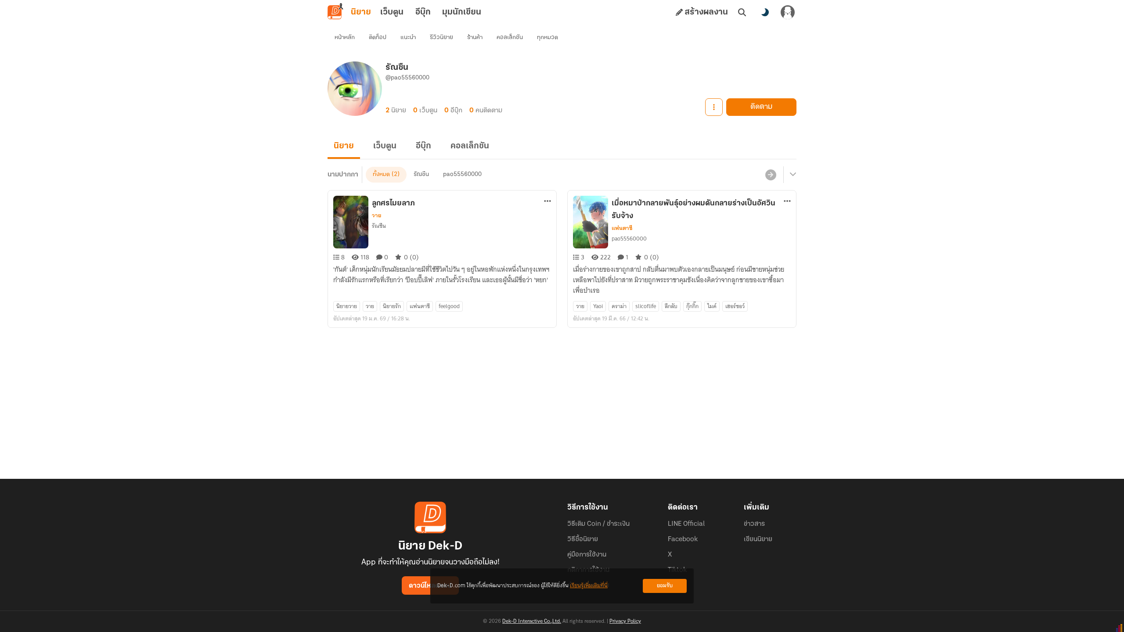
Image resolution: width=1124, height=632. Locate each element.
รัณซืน (421, 174)
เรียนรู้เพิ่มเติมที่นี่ (589, 586)
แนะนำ (408, 37)
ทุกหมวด (547, 37)
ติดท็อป (377, 37)
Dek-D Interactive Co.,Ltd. (531, 621)
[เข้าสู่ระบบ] (787, 12)
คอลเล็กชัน (510, 37)
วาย (376, 215)
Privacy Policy (625, 621)
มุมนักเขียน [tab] (461, 12)
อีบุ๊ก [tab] (423, 12)
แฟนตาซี (622, 228)
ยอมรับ (665, 586)
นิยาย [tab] (361, 12)
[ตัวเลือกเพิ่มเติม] (714, 107)
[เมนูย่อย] (791, 174)
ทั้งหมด (381, 174)
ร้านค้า (475, 37)
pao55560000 (462, 174)
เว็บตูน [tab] (391, 12)
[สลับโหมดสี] (765, 12)
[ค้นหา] (742, 12)
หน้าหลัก (345, 37)
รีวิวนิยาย (441, 37)
